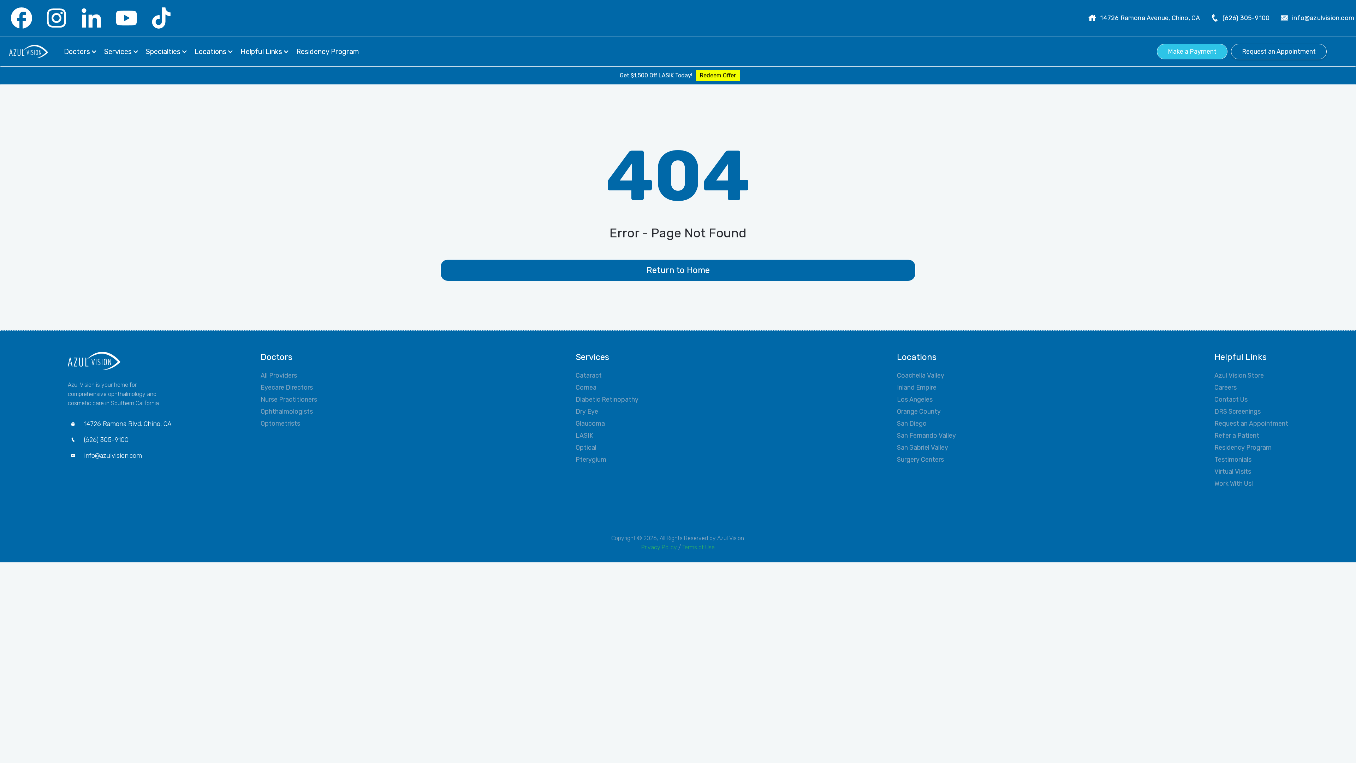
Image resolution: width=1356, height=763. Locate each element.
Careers (1225, 387)
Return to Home (678, 270)
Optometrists (280, 423)
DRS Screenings (1237, 411)
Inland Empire (916, 387)
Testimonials (1232, 459)
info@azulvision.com (1323, 18)
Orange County (919, 411)
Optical (586, 447)
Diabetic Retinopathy (607, 399)
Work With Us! (1233, 483)
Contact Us (1231, 399)
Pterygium (591, 459)
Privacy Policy (659, 547)
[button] (80, 51)
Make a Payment (1192, 51)
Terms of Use (698, 547)
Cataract (589, 375)
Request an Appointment (1279, 51)
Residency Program (1243, 447)
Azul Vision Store (1239, 375)
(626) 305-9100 (1246, 18)
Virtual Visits (1232, 471)
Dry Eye (587, 411)
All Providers (279, 375)
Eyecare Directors (287, 387)
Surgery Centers (920, 459)
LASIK (584, 435)
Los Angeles (915, 399)
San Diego (912, 423)
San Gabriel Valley (922, 447)
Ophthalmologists (287, 411)
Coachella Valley (920, 375)
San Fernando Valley (926, 435)
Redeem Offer (718, 75)
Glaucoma (590, 423)
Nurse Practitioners (289, 399)
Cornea (586, 387)
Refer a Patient (1236, 435)
